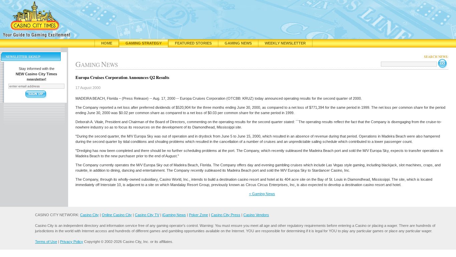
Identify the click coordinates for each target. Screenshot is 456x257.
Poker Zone (198, 215)
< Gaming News (262, 194)
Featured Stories (193, 43)
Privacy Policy (71, 242)
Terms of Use (46, 242)
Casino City (89, 215)
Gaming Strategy (144, 43)
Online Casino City (117, 215)
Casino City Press (225, 215)
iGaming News (174, 215)
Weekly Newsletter (285, 43)
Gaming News (238, 43)
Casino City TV (147, 215)
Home (106, 43)
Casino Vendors (256, 215)
